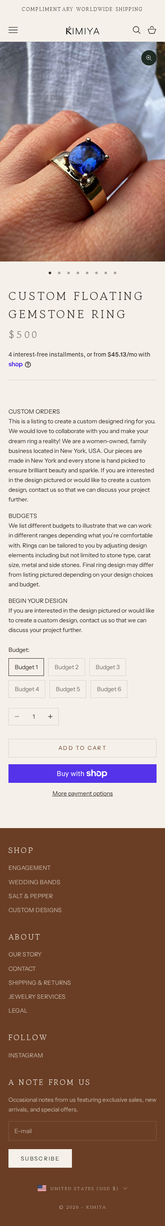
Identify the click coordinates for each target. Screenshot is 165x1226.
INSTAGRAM (25, 1055)
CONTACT (22, 969)
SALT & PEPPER (30, 896)
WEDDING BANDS (34, 882)
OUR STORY (24, 954)
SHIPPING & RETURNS (39, 982)
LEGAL (18, 1010)
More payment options (82, 793)
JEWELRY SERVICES (37, 996)
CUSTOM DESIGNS (35, 910)
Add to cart (82, 747)
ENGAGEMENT (29, 868)
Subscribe (40, 1158)
